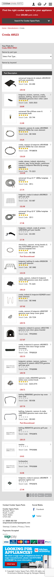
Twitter (38, 516)
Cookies (13, 527)
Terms (27, 527)
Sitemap (6, 527)
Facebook (40, 509)
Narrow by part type (9, 52)
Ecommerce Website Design (18, 573)
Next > (40, 495)
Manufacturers (13, 28)
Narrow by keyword (9, 63)
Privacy (21, 527)
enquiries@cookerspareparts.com (16, 523)
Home (4, 28)
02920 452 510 (11, 521)
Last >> (48, 495)
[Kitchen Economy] (27, 557)
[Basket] (40, 4)
